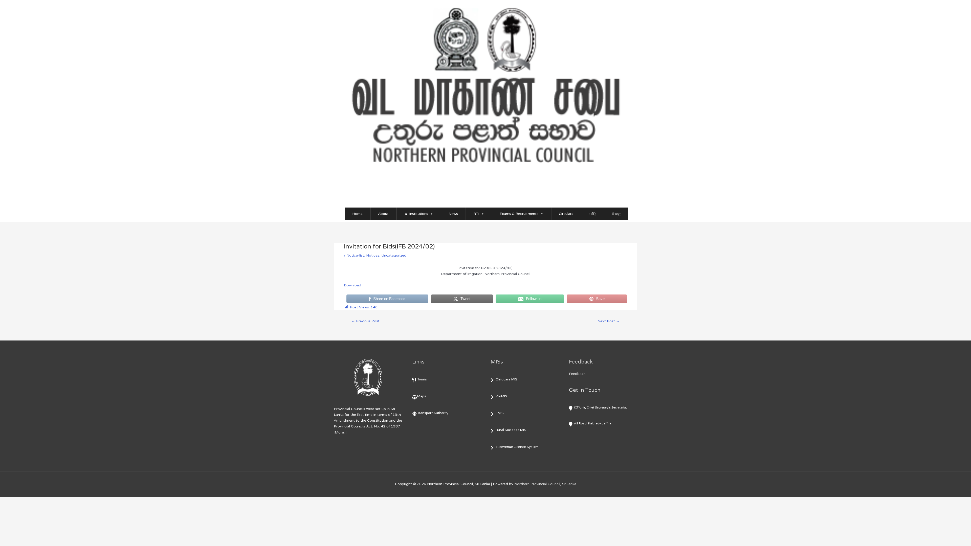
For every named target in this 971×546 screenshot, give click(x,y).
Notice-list (355, 255)
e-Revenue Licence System (517, 447)
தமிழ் (592, 214)
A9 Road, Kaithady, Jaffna (592, 423)
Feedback (577, 374)
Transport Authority (432, 413)
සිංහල (616, 214)
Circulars (566, 214)
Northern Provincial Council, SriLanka (545, 484)
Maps (421, 396)
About (383, 214)
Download (352, 285)
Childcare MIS (506, 379)
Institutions (418, 214)
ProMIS (501, 396)
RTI (476, 214)
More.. (340, 432)
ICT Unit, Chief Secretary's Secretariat (600, 407)
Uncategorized (393, 255)
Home (357, 214)
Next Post (609, 321)
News (453, 214)
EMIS (500, 413)
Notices (372, 255)
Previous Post (365, 321)
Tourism (423, 379)
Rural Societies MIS (511, 430)
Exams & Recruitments (519, 214)
